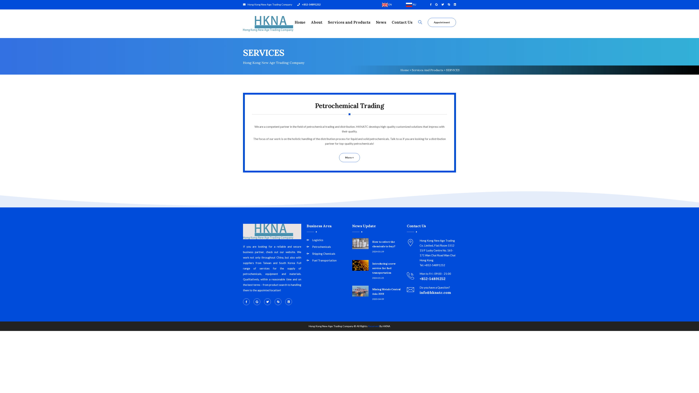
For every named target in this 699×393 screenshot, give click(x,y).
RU (414, 4)
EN (390, 4)
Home (300, 22)
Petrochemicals (321, 246)
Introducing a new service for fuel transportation (383, 268)
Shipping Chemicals (323, 253)
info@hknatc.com (435, 292)
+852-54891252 (311, 4)
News (381, 22)
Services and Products (349, 22)
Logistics (317, 240)
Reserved (373, 326)
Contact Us (402, 22)
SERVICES (453, 70)
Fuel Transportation (324, 260)
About (316, 22)
